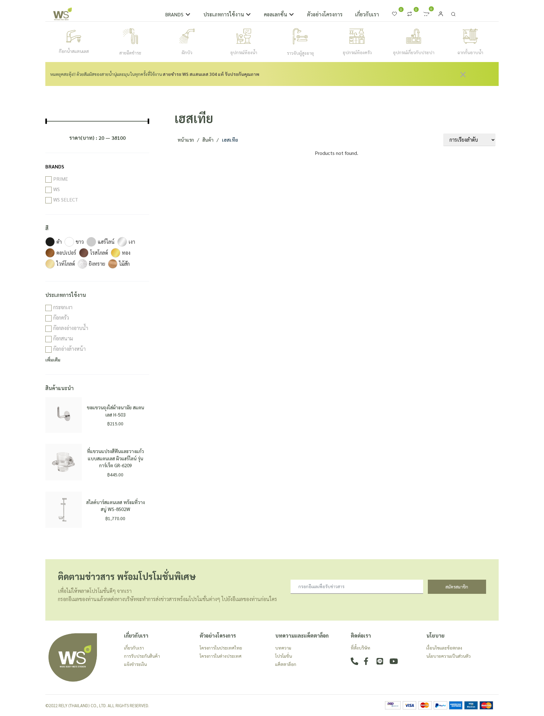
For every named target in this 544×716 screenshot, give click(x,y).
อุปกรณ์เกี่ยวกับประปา (413, 52)
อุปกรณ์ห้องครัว (357, 52)
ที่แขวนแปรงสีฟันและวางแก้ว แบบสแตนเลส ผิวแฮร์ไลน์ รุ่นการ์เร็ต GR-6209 (115, 458)
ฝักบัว (187, 52)
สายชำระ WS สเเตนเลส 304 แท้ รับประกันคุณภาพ (211, 74)
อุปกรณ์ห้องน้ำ (243, 52)
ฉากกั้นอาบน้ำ (470, 52)
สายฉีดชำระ (130, 52)
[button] (178, 14)
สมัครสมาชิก (456, 586)
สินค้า (207, 140)
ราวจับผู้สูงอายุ (300, 53)
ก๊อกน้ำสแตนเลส (74, 51)
